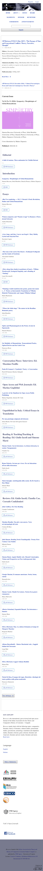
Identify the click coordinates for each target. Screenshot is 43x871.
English (5, 749)
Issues (24, 13)
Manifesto (11, 17)
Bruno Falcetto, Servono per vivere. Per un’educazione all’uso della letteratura (19, 464)
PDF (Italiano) (9, 166)
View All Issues (7, 696)
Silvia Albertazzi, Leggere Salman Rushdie (15, 662)
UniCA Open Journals (10, 823)
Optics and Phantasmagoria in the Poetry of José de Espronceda (18, 327)
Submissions (13, 22)
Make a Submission (10, 762)
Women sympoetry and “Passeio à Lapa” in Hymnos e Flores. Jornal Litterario (21, 218)
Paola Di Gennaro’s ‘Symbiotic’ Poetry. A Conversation (19, 369)
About (15, 13)
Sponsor (21, 17)
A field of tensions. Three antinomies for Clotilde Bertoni (20, 160)
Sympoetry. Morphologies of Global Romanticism (17, 179)
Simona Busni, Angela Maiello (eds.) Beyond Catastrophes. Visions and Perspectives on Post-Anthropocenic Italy (20, 558)
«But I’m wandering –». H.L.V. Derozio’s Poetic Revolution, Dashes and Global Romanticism (21, 200)
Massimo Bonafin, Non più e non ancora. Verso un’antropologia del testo (17, 523)
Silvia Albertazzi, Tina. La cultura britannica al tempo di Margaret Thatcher (20, 628)
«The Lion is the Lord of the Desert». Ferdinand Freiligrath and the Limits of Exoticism (21, 253)
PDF (6, 187)
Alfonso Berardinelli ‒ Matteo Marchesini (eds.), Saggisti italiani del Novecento (20, 645)
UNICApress (18, 854)
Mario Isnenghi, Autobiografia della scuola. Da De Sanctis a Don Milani (21, 482)
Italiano (5, 752)
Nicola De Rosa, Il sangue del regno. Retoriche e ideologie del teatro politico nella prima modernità (21, 678)
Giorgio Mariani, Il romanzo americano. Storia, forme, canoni (19, 575)
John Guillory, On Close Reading (12, 507)
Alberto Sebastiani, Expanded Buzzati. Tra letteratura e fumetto (19, 610)
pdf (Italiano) (9, 456)
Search (21, 30)
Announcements (28, 22)
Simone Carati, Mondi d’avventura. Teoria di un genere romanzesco (19, 593)
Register (30, 2)
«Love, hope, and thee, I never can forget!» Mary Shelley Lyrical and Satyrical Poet (20, 235)
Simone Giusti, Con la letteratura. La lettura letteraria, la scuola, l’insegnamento (20, 447)
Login (37, 2)
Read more (6, 737)
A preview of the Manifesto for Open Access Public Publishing (18, 394)
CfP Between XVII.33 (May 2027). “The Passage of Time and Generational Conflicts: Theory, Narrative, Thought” (21, 43)
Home (8, 13)
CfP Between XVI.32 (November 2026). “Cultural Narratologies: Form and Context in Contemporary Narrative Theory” (21, 84)
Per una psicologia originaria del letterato (15, 419)
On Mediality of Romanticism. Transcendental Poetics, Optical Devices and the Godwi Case (19, 344)
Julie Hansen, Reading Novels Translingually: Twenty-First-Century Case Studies (21, 540)
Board (32, 13)
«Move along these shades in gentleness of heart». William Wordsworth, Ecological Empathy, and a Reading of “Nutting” (20, 271)
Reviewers (31, 17)
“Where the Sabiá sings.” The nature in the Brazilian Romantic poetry (19, 309)
